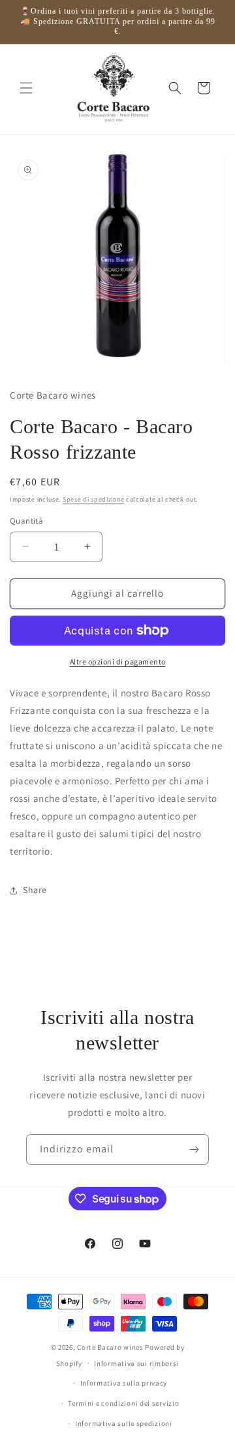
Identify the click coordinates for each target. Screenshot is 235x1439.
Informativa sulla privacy (124, 1383)
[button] (26, 88)
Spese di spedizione (93, 499)
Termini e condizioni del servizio (123, 1403)
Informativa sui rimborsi (136, 1363)
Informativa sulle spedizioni (123, 1423)
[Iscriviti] (194, 1149)
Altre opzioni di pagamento (118, 661)
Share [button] (35, 890)
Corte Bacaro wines (110, 1347)
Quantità (26, 520)
